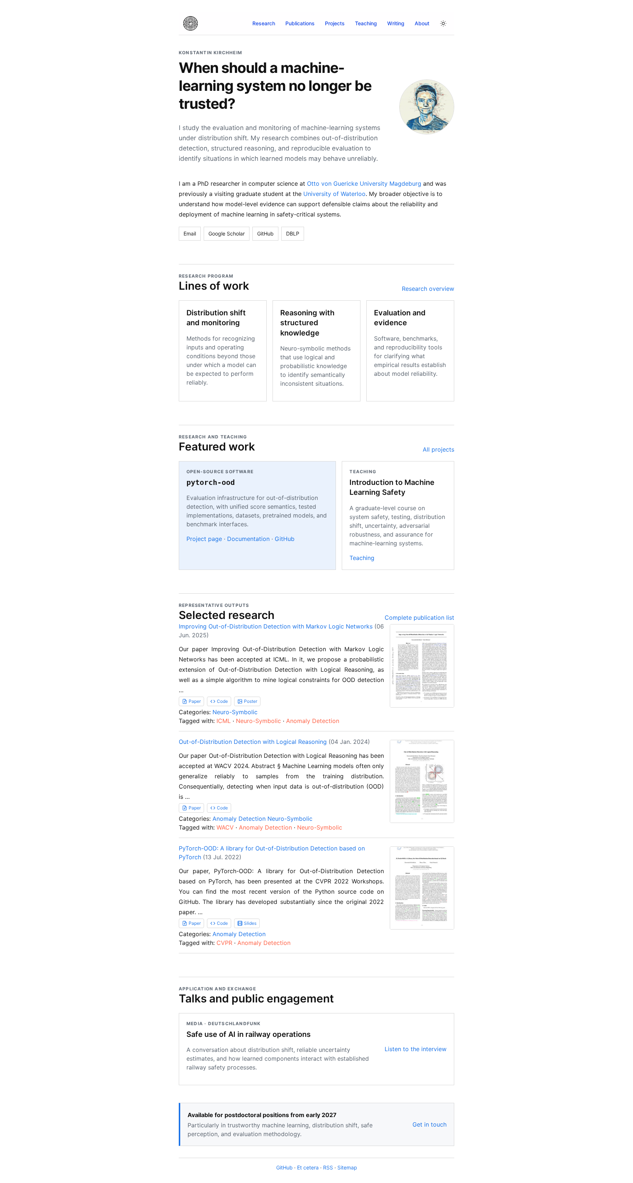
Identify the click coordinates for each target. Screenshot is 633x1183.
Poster (250, 701)
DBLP (292, 233)
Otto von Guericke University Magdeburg (364, 183)
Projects (335, 23)
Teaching (366, 23)
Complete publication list (419, 617)
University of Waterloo (334, 193)
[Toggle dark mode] (443, 23)
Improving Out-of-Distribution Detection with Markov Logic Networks (276, 626)
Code (222, 701)
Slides (250, 923)
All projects (438, 449)
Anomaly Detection (312, 720)
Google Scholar (226, 233)
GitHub (265, 233)
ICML (223, 720)
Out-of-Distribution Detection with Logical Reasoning (253, 741)
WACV (225, 827)
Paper (195, 701)
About (422, 23)
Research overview (428, 288)
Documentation (248, 538)
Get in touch (429, 1124)
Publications (300, 23)
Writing (395, 23)
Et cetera (308, 1167)
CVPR (224, 942)
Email (190, 233)
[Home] (190, 23)
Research (263, 23)
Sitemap (347, 1167)
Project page (204, 538)
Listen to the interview (416, 1049)
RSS (328, 1167)
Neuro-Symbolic (235, 712)
